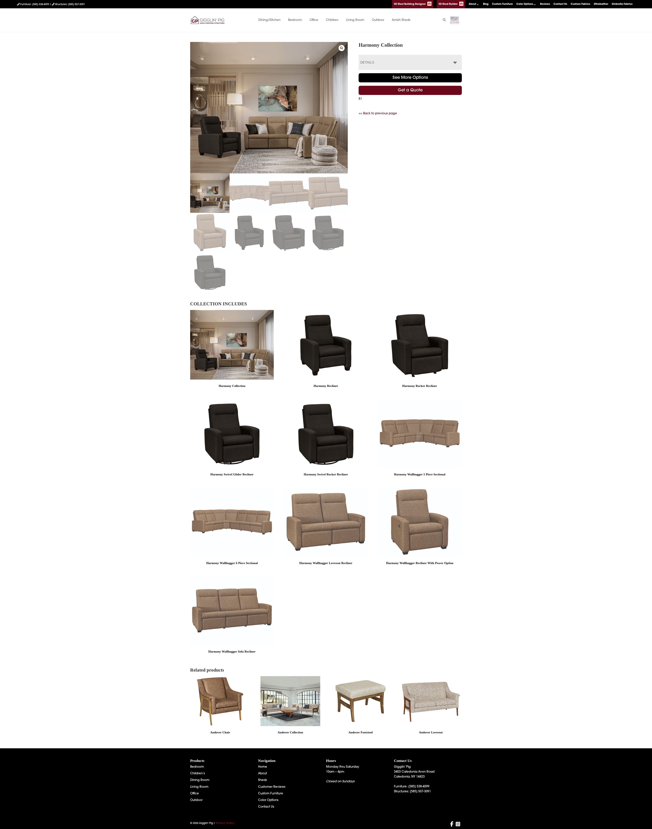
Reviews (545, 4)
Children (332, 20)
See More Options (410, 78)
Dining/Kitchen (269, 20)
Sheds (262, 780)
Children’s (197, 773)
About (472, 4)
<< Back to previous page (378, 113)
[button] (342, 48)
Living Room (355, 20)
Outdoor (378, 20)
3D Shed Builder (448, 4)
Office (314, 20)
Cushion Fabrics (580, 4)
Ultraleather (601, 4)
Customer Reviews (271, 787)
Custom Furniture (502, 4)
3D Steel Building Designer (410, 4)
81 (360, 99)
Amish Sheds (401, 20)
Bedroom (295, 20)
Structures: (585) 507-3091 (69, 4)
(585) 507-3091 (420, 791)
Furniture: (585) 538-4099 (35, 4)
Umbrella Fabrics (622, 4)
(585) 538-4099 (418, 786)
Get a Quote (410, 90)
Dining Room (199, 780)
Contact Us (560, 4)
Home (262, 767)
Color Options (524, 4)
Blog (485, 4)
